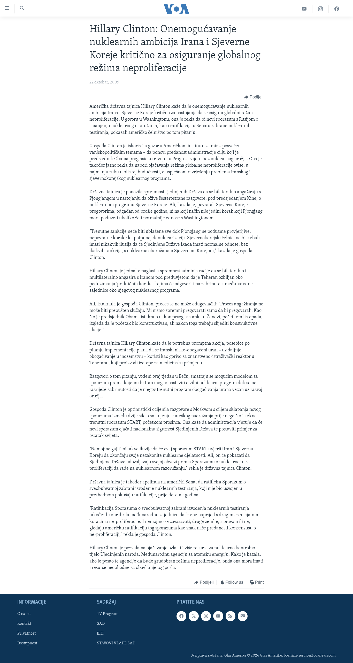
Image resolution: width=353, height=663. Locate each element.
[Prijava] (243, 616)
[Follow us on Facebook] (181, 616)
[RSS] (230, 616)
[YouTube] (304, 9)
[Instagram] (320, 9)
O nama (24, 614)
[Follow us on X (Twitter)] (193, 616)
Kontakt (24, 624)
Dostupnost (27, 644)
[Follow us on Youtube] (218, 616)
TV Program (107, 614)
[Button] (254, 97)
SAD (101, 624)
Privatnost (26, 634)
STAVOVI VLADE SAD (116, 644)
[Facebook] (337, 9)
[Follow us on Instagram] (206, 616)
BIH (100, 634)
